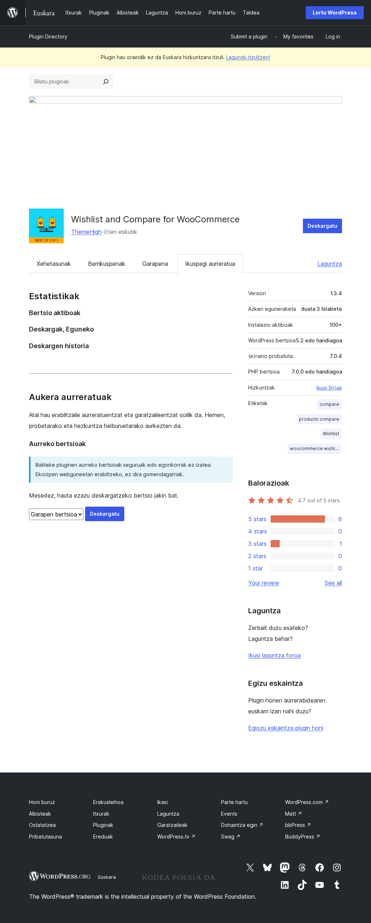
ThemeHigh (86, 231)
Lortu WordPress (335, 12)
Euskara (107, 877)
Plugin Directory (48, 36)
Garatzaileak (172, 825)
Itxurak (101, 814)
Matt (293, 814)
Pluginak (103, 825)
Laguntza (329, 263)
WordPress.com (307, 802)
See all (333, 582)
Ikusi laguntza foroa (274, 655)
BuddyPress (302, 836)
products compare (319, 419)
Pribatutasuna (45, 836)
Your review (263, 582)
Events (229, 814)
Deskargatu (322, 226)
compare (329, 404)
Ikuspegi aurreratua (210, 263)
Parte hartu (234, 802)
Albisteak (40, 814)
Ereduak (103, 836)
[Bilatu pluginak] (106, 81)
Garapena (155, 263)
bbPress (298, 825)
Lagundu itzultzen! (248, 57)
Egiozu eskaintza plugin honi (285, 728)
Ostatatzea (42, 825)
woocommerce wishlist (315, 448)
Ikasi (162, 802)
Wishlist (331, 433)
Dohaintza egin (242, 825)
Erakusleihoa (108, 802)
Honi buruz (42, 802)
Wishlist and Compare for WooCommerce (155, 219)
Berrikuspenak (106, 263)
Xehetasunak (54, 263)
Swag (231, 836)
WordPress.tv (176, 836)
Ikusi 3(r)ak (329, 388)
